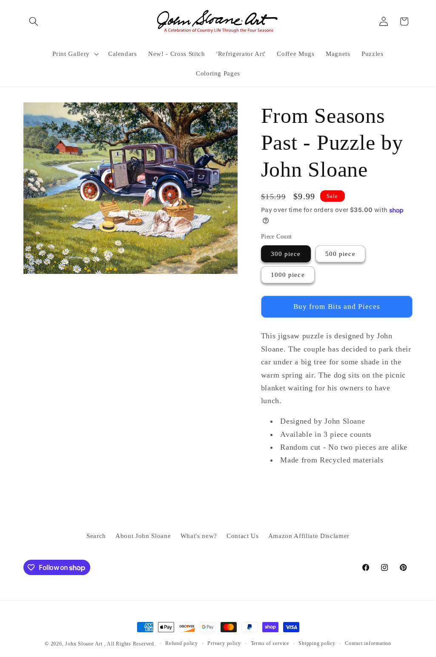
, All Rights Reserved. (130, 644)
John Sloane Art (84, 644)
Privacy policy (224, 643)
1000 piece (288, 274)
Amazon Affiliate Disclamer (309, 535)
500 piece (340, 253)
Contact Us (243, 535)
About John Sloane (143, 535)
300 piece (286, 253)
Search (96, 535)
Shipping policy (317, 643)
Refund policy (181, 643)
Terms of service (270, 643)
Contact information (368, 643)
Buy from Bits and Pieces (336, 306)
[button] (33, 21)
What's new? (199, 535)
